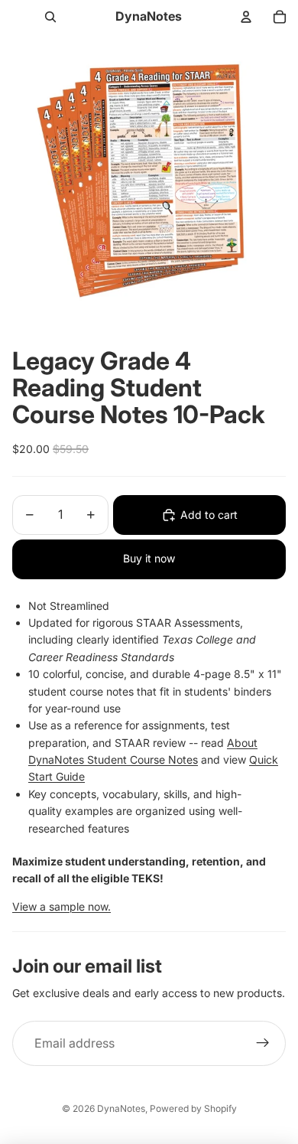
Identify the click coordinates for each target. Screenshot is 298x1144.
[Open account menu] (246, 17)
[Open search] (50, 17)
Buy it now (149, 558)
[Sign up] (263, 1044)
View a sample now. (61, 906)
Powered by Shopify (193, 1108)
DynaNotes (121, 1108)
